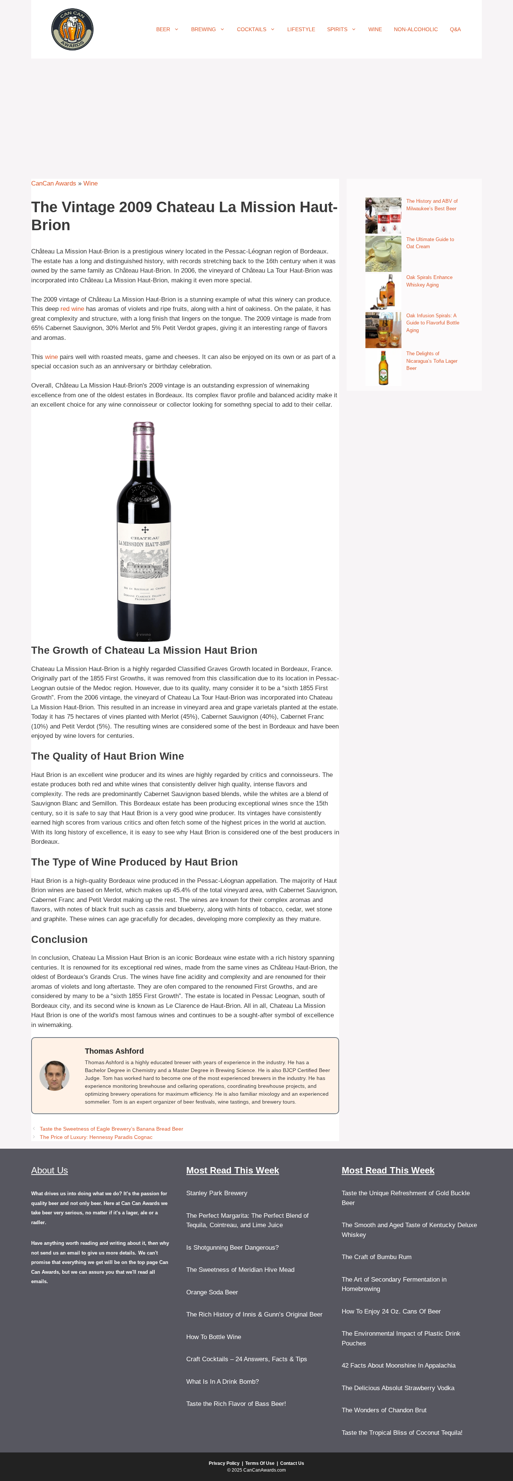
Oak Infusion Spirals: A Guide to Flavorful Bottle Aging (432, 323)
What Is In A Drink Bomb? (222, 1381)
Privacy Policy (224, 1463)
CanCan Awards (53, 183)
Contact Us (292, 1463)
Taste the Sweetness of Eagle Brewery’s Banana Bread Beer (111, 1129)
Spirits (337, 29)
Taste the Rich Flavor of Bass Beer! (236, 1403)
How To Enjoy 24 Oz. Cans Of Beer (391, 1311)
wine (51, 356)
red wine (72, 308)
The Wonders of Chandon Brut (384, 1410)
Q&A (455, 29)
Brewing (203, 29)
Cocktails (251, 29)
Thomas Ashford (114, 1051)
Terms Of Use (260, 1463)
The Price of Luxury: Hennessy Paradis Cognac (96, 1137)
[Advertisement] (256, 114)
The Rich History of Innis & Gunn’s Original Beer (254, 1314)
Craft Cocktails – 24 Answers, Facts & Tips (246, 1359)
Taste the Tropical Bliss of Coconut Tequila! (402, 1432)
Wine (375, 29)
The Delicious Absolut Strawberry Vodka (398, 1388)
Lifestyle (301, 29)
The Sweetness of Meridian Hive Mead (240, 1269)
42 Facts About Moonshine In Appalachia (399, 1365)
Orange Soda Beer (212, 1292)
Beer (163, 29)
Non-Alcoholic (416, 29)
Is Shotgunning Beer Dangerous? (232, 1247)
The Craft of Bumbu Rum (377, 1257)
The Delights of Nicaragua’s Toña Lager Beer (431, 361)
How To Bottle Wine (213, 1337)
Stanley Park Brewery (216, 1193)
